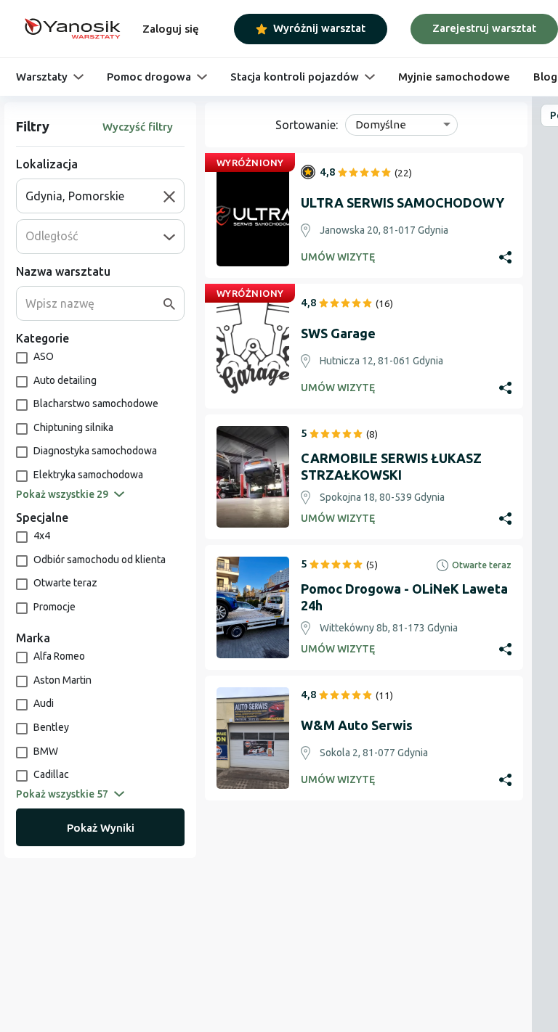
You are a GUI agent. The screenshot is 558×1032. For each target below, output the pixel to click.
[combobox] (94, 195)
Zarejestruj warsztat (484, 28)
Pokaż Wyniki (100, 828)
